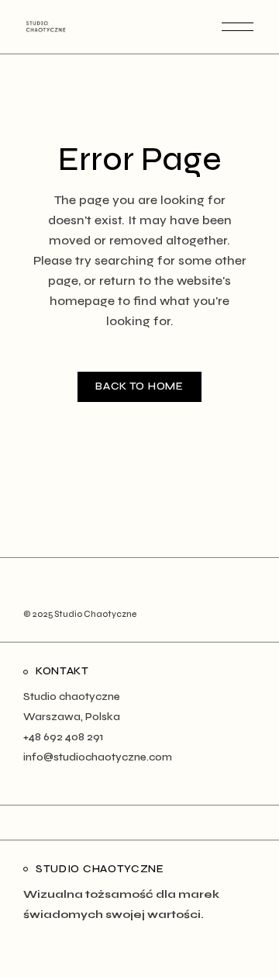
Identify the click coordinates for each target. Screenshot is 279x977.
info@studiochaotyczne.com (97, 757)
